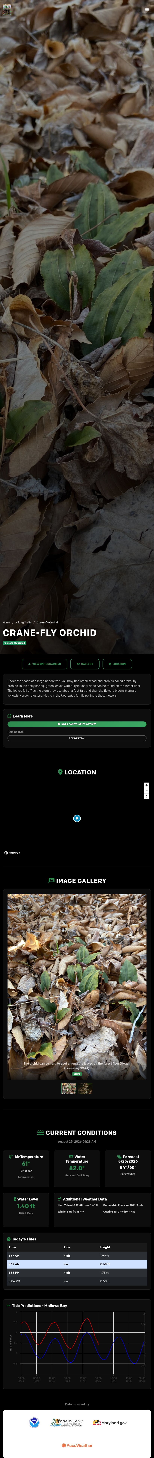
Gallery (87, 664)
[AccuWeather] (77, 1445)
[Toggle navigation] (147, 9)
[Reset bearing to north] (146, 796)
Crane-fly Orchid (16, 643)
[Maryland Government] (110, 1423)
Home (6, 622)
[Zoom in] (146, 785)
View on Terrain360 (46, 664)
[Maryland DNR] (67, 1423)
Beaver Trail (78, 738)
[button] (77, 818)
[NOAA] (34, 1423)
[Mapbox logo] (12, 853)
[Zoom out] (146, 790)
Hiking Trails (23, 622)
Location (119, 664)
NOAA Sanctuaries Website (78, 724)
